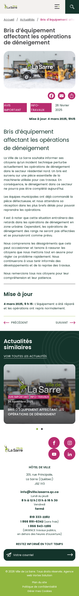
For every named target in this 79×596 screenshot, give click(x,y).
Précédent (19, 322)
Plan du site (39, 582)
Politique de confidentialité (39, 587)
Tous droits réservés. (50, 571)
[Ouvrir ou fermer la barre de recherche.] (72, 7)
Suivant (62, 322)
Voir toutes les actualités (25, 356)
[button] (57, 7)
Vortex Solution (42, 575)
